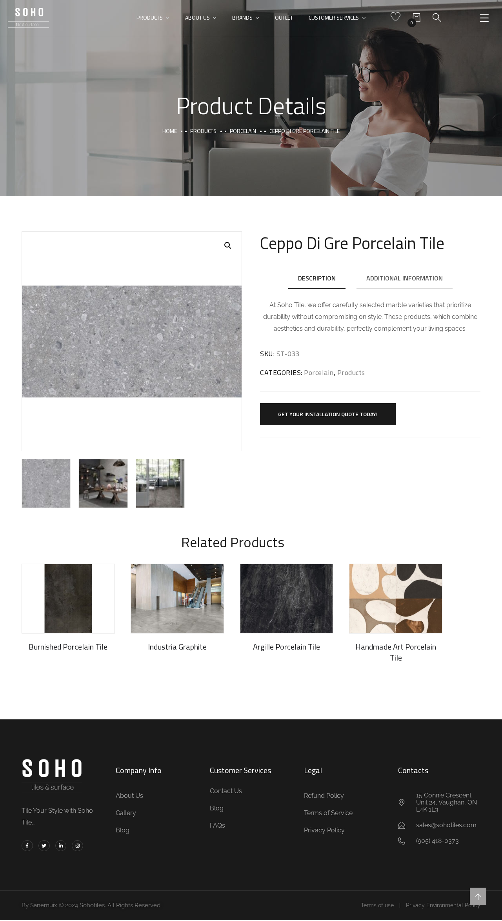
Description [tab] (317, 278)
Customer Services (334, 17)
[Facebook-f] (27, 846)
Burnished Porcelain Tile (68, 647)
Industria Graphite (177, 647)
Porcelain (243, 131)
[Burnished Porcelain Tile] (68, 598)
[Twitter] (44, 846)
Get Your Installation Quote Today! (328, 414)
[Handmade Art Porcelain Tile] (395, 598)
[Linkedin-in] (61, 846)
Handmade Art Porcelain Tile (395, 652)
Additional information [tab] (404, 278)
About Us (197, 17)
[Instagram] (77, 846)
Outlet (284, 17)
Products (149, 17)
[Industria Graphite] (177, 598)
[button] (228, 245)
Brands (242, 17)
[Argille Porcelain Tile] (286, 598)
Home (169, 131)
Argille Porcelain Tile (286, 647)
